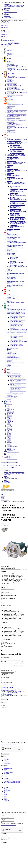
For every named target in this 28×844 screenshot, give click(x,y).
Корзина (6, 770)
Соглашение (7, 16)
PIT (4, 792)
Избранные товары (8, 772)
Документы (5, 642)
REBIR (5, 794)
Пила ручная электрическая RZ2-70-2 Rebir (12, 689)
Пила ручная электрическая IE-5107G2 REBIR (12, 692)
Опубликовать (4, 687)
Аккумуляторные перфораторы (9, 462)
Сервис (5, 9)
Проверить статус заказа (14, 43)
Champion (6, 788)
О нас (5, 13)
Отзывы (4, 647)
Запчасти (6, 799)
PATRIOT (6, 791)
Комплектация (6, 639)
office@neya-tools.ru (9, 40)
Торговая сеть (13, 12)
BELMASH (6, 787)
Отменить (10, 687)
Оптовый (6, 5)
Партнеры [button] (6, 10)
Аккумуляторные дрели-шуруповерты (11, 465)
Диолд (5, 798)
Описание (5, 622)
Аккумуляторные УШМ (7, 467)
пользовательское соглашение (8, 744)
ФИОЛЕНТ (6, 800)
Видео (4, 645)
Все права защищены (7, 813)
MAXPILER (7, 790)
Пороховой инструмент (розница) (14, 6)
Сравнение (6, 773)
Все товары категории (6, 694)
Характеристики (6, 605)
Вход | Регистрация (8, 17)
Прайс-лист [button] (6, 4)
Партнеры (6, 759)
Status (5, 796)
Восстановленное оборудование (12, 782)
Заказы (5, 769)
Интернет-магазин (13, 5)
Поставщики (7, 12)
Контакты (6, 14)
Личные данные (8, 768)
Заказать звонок (14, 42)
